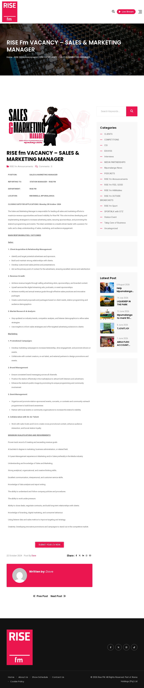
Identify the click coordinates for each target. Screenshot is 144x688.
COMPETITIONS (111, 139)
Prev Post (42, 596)
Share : (71, 555)
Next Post (56, 596)
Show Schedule (40, 677)
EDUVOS (108, 151)
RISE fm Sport (110, 206)
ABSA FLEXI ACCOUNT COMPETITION (124, 343)
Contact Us (58, 677)
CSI (106, 145)
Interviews (109, 156)
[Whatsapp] (87, 556)
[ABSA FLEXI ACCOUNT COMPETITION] (107, 341)
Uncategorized (111, 228)
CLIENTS (108, 134)
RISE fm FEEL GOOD (113, 184)
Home (11, 677)
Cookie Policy (17, 681)
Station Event (110, 217)
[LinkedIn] (84, 556)
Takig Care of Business (115, 222)
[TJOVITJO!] (107, 328)
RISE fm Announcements (21, 166)
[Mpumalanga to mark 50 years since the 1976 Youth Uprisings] (107, 314)
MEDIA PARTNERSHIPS (114, 162)
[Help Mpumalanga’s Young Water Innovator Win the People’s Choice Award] (107, 287)
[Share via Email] (90, 556)
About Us (23, 677)
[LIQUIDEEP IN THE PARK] (107, 301)
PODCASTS (109, 173)
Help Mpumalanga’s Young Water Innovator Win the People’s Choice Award (125, 290)
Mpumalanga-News (113, 168)
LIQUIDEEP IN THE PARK (124, 303)
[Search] (113, 11)
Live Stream (128, 11)
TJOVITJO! (123, 328)
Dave (34, 555)
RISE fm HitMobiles (113, 190)
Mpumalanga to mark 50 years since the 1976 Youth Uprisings (125, 316)
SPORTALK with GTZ (113, 211)
